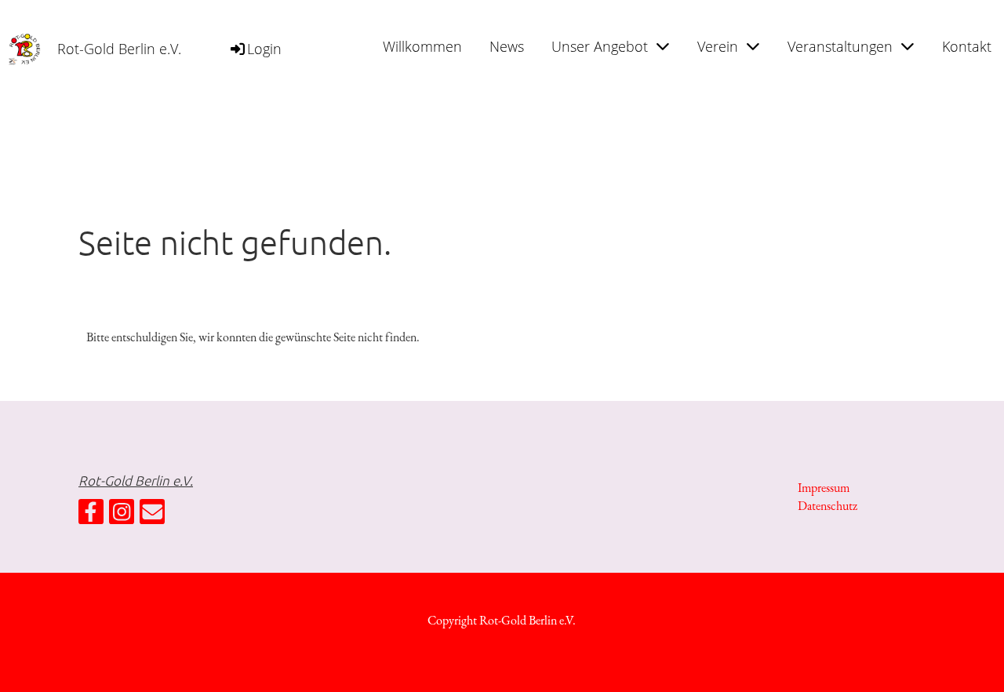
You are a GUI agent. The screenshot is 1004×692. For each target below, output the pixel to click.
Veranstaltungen (840, 46)
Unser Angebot (599, 46)
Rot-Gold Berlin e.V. (119, 48)
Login (264, 48)
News (506, 46)
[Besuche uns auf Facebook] (91, 515)
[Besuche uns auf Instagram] (121, 515)
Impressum (823, 487)
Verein (717, 46)
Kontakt (966, 46)
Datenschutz (827, 505)
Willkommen (422, 46)
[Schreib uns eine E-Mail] (152, 515)
